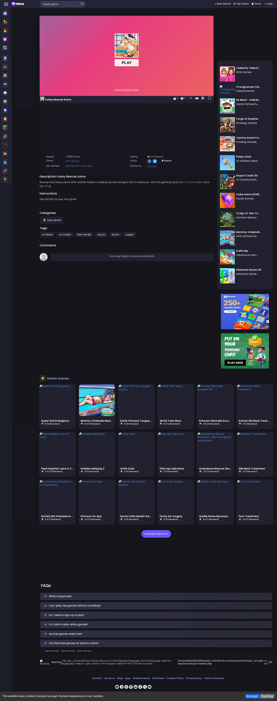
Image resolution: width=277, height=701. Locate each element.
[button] (210, 98)
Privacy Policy (194, 678)
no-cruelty (65, 234)
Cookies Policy (175, 678)
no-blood (47, 234)
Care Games (72, 161)
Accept (252, 696)
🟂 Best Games (223, 3)
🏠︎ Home (256, 3)
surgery (130, 234)
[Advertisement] (24, 59)
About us (109, 678)
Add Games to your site (78, 166)
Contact (97, 678)
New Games (52, 650)
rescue (101, 234)
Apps (128, 678)
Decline (267, 696)
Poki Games (84, 650)
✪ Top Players (241, 3)
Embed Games (141, 678)
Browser (152, 166)
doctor (115, 234)
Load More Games (155, 533)
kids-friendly (84, 234)
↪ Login (268, 3)
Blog (119, 678)
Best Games (68, 650)
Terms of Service (214, 678)
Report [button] (168, 160)
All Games (158, 678)
